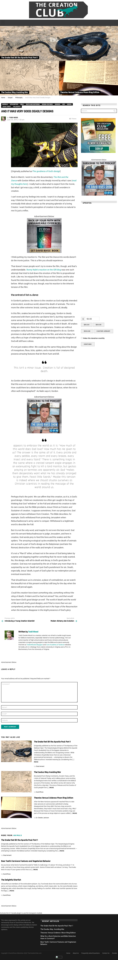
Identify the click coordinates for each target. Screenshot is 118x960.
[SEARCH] (115, 22)
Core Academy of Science (55, 645)
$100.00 (87, 331)
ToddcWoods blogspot (35, 645)
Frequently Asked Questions (90, 953)
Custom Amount (103, 331)
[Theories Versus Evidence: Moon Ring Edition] (88, 78)
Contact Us (105, 953)
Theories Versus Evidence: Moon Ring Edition (53, 797)
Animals (17, 835)
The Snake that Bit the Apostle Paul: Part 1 (52, 741)
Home (68, 953)
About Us (76, 953)
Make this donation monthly (94, 338)
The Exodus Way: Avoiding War (47, 772)
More (36, 762)
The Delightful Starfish (11, 879)
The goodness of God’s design (46, 171)
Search (114, 111)
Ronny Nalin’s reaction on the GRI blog (44, 269)
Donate (114, 953)
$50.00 (98, 325)
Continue (88, 344)
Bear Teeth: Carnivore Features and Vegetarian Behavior (25, 861)
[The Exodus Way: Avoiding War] (29, 78)
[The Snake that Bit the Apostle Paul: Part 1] (59, 43)
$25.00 (86, 325)
